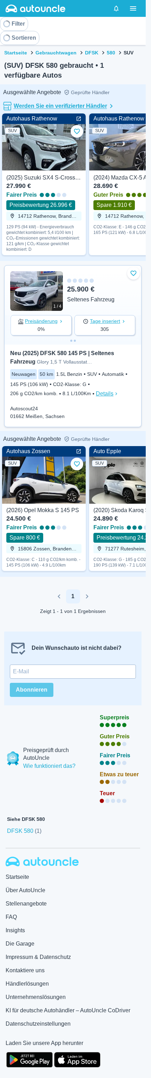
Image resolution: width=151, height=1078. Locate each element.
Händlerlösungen (27, 984)
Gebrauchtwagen (56, 52)
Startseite (15, 52)
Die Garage (20, 944)
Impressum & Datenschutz (38, 957)
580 (111, 52)
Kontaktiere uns (25, 970)
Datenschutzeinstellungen (38, 1024)
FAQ (11, 917)
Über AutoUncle (25, 890)
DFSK (91, 52)
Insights (15, 930)
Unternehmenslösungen (36, 997)
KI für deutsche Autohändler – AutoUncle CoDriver (68, 1010)
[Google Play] (29, 1059)
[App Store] (77, 1059)
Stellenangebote (26, 904)
